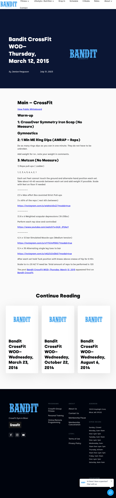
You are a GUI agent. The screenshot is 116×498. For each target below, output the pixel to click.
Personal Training (56, 416)
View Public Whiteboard (29, 109)
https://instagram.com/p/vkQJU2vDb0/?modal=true (44, 253)
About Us (73, 409)
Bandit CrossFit (25, 272)
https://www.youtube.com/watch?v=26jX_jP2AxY (43, 227)
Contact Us (74, 413)
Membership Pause (77, 418)
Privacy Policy (75, 443)
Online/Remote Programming (55, 421)
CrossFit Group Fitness (55, 410)
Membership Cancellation (74, 423)
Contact (24, 8)
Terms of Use (74, 439)
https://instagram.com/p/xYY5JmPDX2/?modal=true (44, 243)
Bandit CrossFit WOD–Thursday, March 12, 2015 (51, 269)
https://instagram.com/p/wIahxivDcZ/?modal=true (43, 206)
